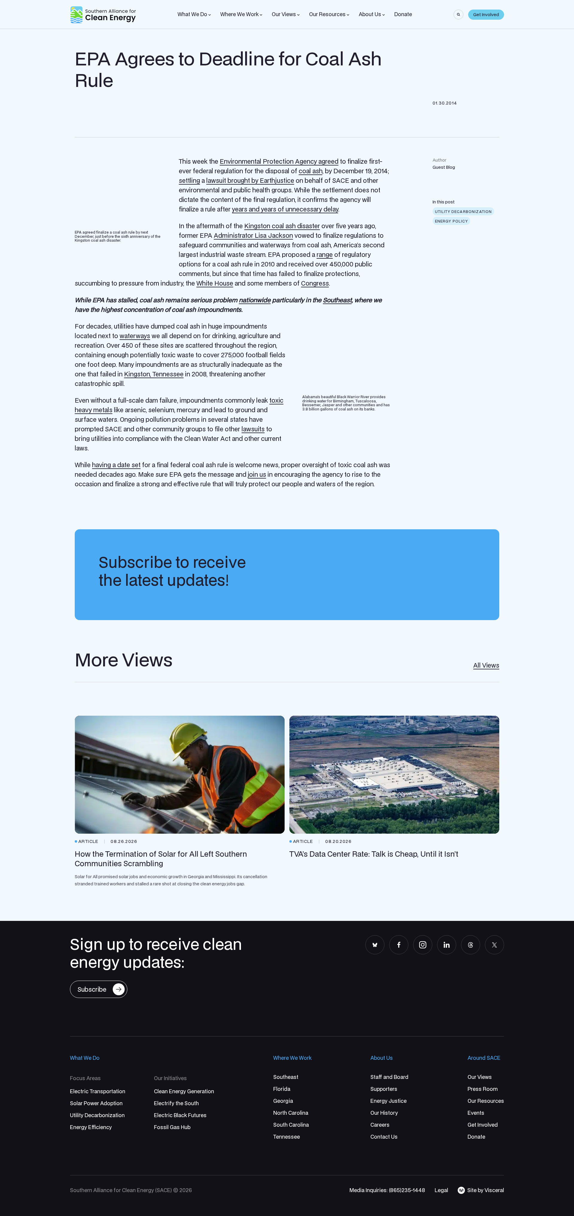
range (325, 254)
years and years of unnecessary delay (285, 209)
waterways (135, 336)
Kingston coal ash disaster (282, 226)
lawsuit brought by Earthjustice (250, 180)
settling (189, 180)
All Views (486, 665)
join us (257, 474)
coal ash (310, 171)
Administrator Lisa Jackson (253, 235)
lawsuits (253, 429)
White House (214, 283)
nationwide (255, 300)
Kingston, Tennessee (154, 374)
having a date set (116, 465)
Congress (315, 283)
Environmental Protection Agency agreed (279, 161)
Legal (441, 1190)
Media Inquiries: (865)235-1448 (387, 1190)
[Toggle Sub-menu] (209, 15)
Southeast (337, 300)
